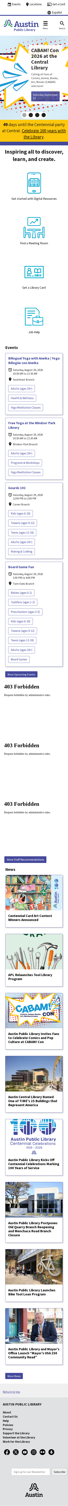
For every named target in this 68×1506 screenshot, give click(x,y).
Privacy (8, 1429)
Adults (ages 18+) (21, 389)
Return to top (11, 1392)
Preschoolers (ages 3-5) (25, 612)
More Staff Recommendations (25, 860)
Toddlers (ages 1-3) (23, 602)
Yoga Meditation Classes (26, 407)
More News (14, 1376)
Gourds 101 (17, 488)
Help (6, 1421)
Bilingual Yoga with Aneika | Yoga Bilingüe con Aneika (34, 360)
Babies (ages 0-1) (21, 593)
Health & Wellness (22, 398)
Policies (8, 1425)
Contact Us (10, 1416)
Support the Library (16, 1433)
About (7, 1412)
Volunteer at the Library (19, 1437)
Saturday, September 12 (45, 96)
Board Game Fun (21, 567)
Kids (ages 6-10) (20, 513)
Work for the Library (16, 1442)
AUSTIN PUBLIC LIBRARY (22, 1404)
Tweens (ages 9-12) (23, 523)
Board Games (19, 659)
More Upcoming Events (21, 674)
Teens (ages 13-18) (22, 533)
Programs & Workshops (25, 463)
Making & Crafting (21, 551)
